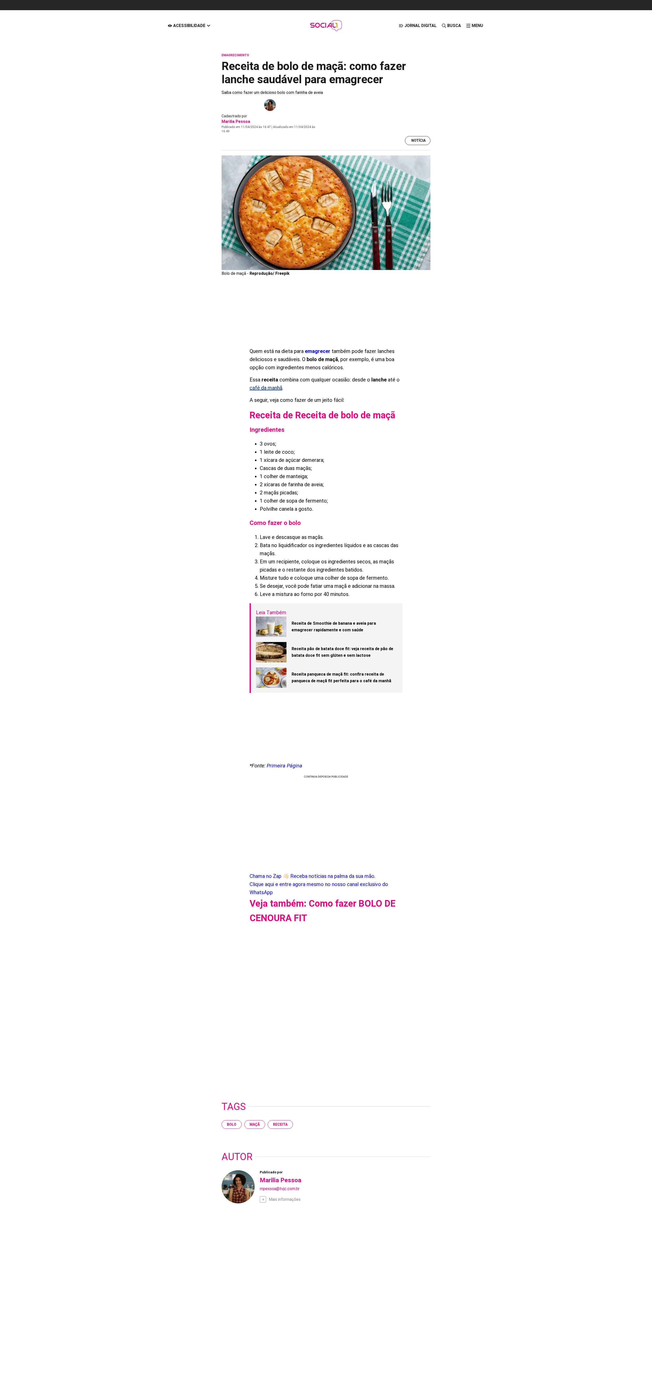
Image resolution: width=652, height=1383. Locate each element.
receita (280, 1124)
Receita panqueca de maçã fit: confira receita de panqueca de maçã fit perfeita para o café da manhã (341, 677)
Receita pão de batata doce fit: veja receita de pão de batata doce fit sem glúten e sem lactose (342, 652)
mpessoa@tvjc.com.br (280, 1188)
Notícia (418, 140)
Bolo (231, 1124)
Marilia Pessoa (236, 121)
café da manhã (266, 388)
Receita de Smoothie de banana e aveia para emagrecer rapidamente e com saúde (334, 626)
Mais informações (285, 1199)
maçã (255, 1124)
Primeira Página (284, 766)
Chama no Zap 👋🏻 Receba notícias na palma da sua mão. (319, 884)
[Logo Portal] (326, 25)
